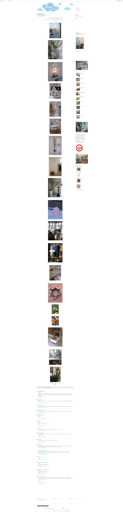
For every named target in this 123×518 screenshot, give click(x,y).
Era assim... (81, 115)
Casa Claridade (79, 172)
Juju (38, 392)
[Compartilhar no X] (47, 387)
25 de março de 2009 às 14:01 (42, 425)
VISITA (81, 110)
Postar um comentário (41, 483)
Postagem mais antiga (70, 498)
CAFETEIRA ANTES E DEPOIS (82, 92)
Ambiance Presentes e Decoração (42, 462)
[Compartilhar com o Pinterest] (49, 387)
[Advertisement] (55, 491)
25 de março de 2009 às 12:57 (42, 407)
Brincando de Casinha (80, 189)
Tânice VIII (81, 101)
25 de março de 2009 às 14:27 (42, 430)
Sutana (39, 428)
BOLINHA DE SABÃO (82, 83)
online (76, 18)
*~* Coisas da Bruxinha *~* (41, 450)
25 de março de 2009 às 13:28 (42, 418)
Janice (39, 421)
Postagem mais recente (40, 498)
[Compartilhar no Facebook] (48, 387)
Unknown (78, 15)
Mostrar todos (83, 190)
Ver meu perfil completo (79, 16)
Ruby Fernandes (40, 405)
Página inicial (55, 498)
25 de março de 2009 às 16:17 (42, 442)
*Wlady (39, 439)
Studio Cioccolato (40, 476)
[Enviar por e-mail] (45, 387)
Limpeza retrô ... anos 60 (82, 97)
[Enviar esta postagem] (44, 387)
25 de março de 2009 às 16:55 (42, 454)
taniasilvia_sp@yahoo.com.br (80, 141)
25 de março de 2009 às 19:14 (42, 459)
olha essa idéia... (82, 73)
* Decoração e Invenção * (80, 178)
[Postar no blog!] (46, 387)
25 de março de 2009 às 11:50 (42, 397)
